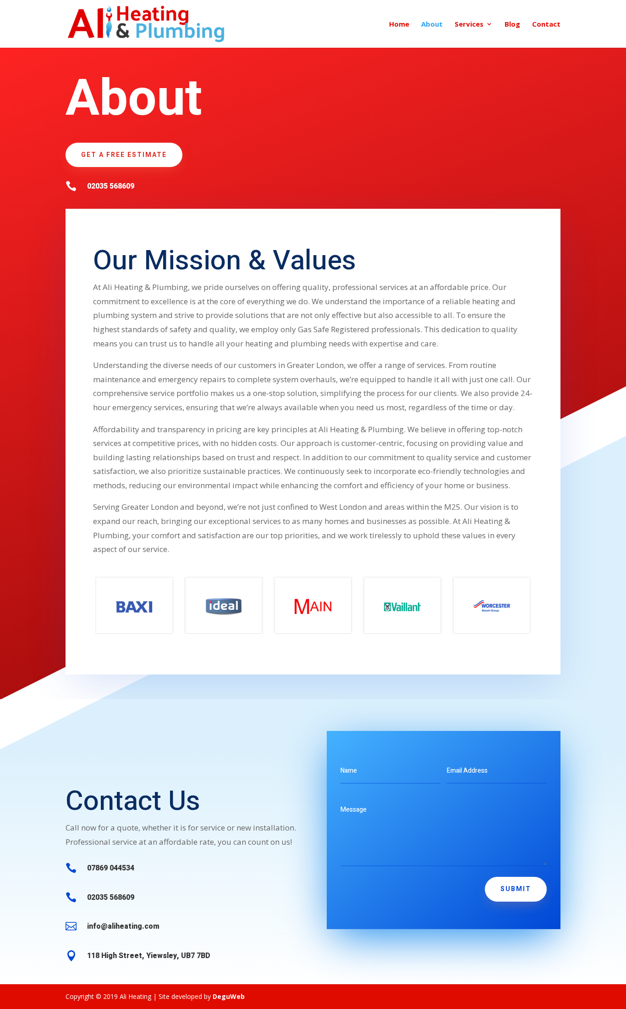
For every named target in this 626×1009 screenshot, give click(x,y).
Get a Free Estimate (124, 155)
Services (469, 24)
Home (399, 24)
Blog (512, 24)
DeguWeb (229, 996)
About (432, 24)
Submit (515, 889)
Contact (546, 24)
